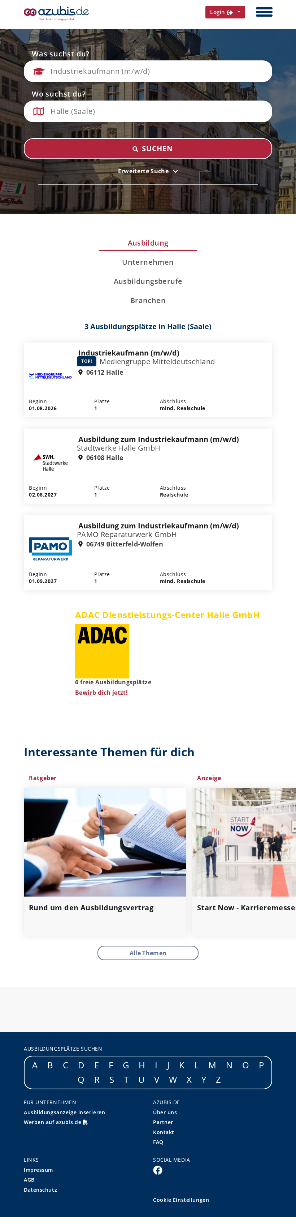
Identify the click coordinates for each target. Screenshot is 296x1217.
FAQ (158, 1142)
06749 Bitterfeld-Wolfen (123, 544)
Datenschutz (40, 1189)
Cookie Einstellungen (181, 1199)
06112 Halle (103, 372)
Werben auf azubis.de (53, 1122)
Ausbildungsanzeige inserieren (64, 1112)
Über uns (165, 1112)
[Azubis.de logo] (56, 13)
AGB (29, 1179)
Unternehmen (148, 262)
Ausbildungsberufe (148, 281)
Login (218, 12)
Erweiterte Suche (144, 171)
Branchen (148, 300)
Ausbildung (148, 243)
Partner (163, 1122)
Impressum (38, 1169)
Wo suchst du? (59, 93)
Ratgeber (43, 778)
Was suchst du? (61, 53)
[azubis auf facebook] (157, 1169)
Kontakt (163, 1132)
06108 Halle (103, 458)
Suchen (156, 148)
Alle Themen (148, 953)
